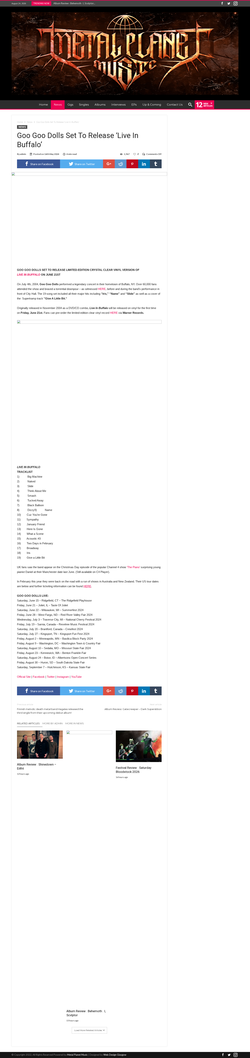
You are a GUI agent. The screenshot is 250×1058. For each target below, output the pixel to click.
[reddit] (120, 163)
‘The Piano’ (133, 567)
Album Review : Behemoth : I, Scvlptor (86, 1013)
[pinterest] (132, 163)
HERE (102, 288)
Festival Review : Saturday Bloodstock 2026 (133, 770)
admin (23, 154)
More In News (74, 723)
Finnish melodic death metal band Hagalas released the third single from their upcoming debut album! (50, 708)
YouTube (76, 676)
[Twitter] (229, 4)
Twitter (51, 676)
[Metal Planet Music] (125, 12)
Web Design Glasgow (114, 1054)
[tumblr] (156, 163)
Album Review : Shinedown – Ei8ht (36, 766)
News (29, 122)
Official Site (24, 676)
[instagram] (235, 4)
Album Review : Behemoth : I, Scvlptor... (73, 3)
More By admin (52, 723)
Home (20, 122)
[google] (109, 163)
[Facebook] (222, 4)
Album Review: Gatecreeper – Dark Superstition (133, 707)
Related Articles (28, 723)
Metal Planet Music (77, 1054)
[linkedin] (144, 163)
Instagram (63, 676)
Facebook (39, 676)
